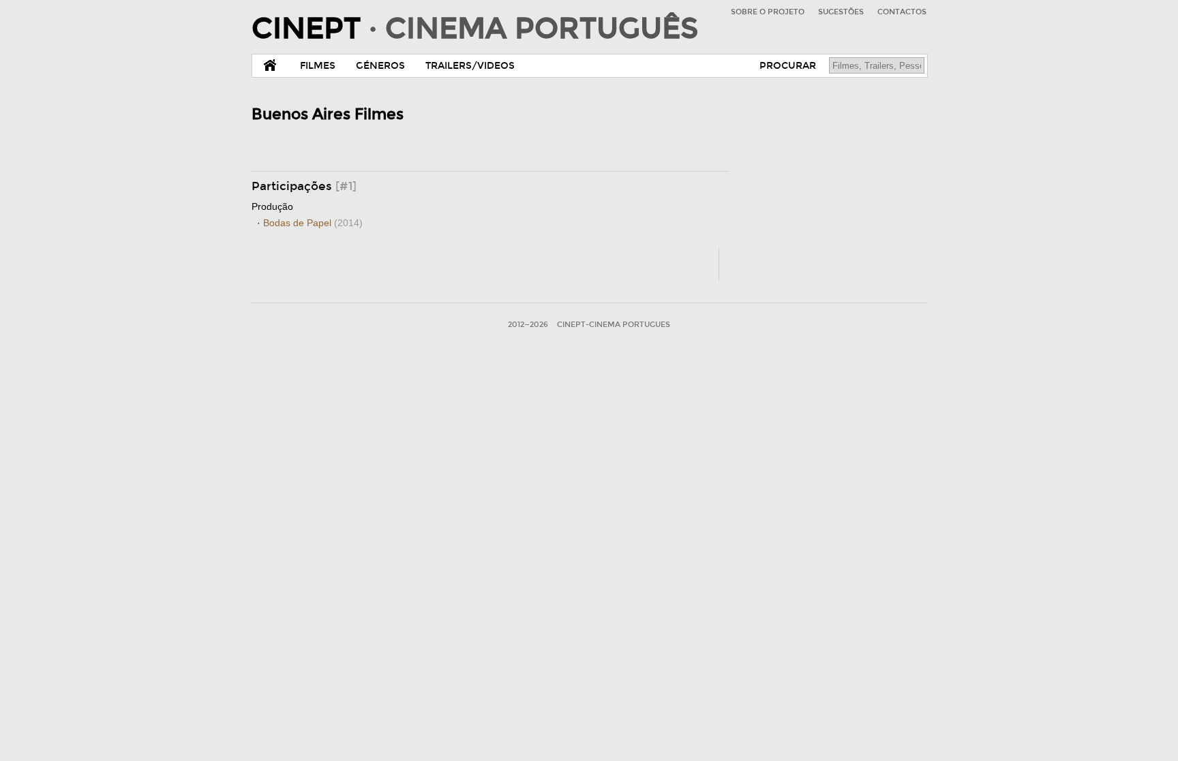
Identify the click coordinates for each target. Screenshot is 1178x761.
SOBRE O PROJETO (767, 11)
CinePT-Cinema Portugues (613, 324)
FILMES (317, 66)
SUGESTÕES (841, 11)
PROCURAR (787, 66)
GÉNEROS (380, 66)
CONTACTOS (901, 11)
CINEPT (475, 29)
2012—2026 (528, 324)
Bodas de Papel (313, 222)
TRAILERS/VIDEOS (470, 66)
